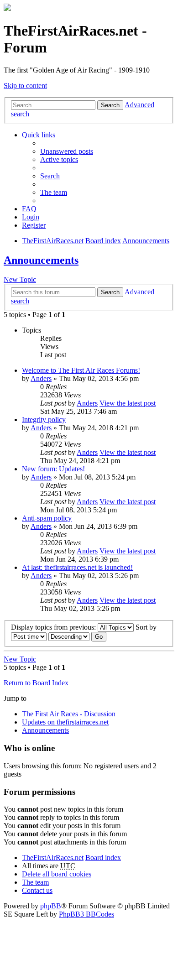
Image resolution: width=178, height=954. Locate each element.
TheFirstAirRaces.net (53, 857)
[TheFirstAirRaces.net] (7, 8)
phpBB (50, 906)
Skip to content (25, 85)
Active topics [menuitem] (59, 159)
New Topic (20, 279)
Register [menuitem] (34, 225)
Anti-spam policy (47, 518)
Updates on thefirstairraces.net (65, 722)
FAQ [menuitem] (29, 209)
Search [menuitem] (50, 176)
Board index (103, 857)
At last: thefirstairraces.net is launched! (77, 567)
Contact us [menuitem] (37, 890)
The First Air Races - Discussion (68, 714)
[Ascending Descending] (68, 636)
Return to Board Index (36, 683)
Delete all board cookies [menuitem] (56, 874)
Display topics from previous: (54, 627)
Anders (41, 378)
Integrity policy (44, 419)
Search (110, 105)
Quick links (38, 135)
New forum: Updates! (53, 469)
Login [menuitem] (30, 217)
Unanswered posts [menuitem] (66, 151)
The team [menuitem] (53, 192)
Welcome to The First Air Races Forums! (81, 370)
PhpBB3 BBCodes (86, 914)
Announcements (41, 260)
